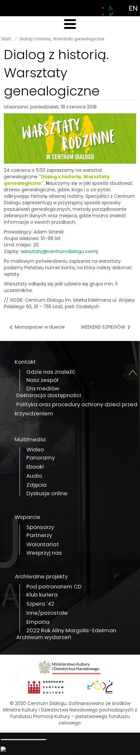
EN (133, 8)
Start (6, 39)
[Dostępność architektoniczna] (111, 8)
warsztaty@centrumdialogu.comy (59, 251)
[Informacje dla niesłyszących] (111, 14)
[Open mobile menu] (70, 24)
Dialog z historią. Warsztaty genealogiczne (56, 72)
